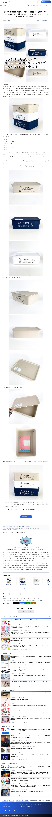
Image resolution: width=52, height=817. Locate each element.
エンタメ (10, 5)
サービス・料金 (12, 804)
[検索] (38, 2)
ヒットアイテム (28, 600)
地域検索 (5, 5)
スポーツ (14, 5)
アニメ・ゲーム (21, 5)
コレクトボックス (23, 598)
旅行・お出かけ (36, 5)
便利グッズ (34, 600)
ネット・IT (46, 5)
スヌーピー (30, 598)
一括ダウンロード (26, 588)
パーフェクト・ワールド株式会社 (42, 20)
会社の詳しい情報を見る (26, 611)
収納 (38, 600)
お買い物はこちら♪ (26, 516)
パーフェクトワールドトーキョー (18, 600)
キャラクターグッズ (11, 598)
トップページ (5, 800)
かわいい (4, 598)
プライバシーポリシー (7, 806)
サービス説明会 (20, 804)
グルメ (41, 5)
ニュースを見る (46, 616)
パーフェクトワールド (7, 600)
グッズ (17, 598)
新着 (42, 600)
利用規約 (39, 804)
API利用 (23, 806)
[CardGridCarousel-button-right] (49, 581)
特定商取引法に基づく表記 (30, 804)
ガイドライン (16, 806)
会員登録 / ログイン (46, 1)
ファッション (12, 593)
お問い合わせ (29, 806)
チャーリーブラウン (36, 598)
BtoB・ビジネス (28, 5)
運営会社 (5, 804)
